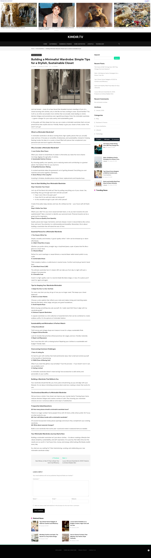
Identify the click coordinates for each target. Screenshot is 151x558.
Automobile (53, 44)
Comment (36, 479)
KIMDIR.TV (75, 37)
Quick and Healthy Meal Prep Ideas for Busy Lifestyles (111, 182)
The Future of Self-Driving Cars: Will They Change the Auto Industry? (110, 145)
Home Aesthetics (79, 44)
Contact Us (92, 550)
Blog (97, 118)
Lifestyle (91, 44)
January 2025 (100, 110)
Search (97, 55)
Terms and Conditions (70, 550)
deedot (34, 66)
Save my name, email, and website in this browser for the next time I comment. (57, 505)
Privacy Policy (82, 550)
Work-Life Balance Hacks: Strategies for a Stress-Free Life (111, 159)
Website (74, 499)
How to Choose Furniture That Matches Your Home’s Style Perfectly (78, 536)
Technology (100, 44)
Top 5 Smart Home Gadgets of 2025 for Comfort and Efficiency (111, 173)
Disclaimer (58, 550)
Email (54, 499)
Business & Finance (65, 44)
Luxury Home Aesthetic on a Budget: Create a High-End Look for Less (79, 523)
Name (35, 499)
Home (45, 44)
